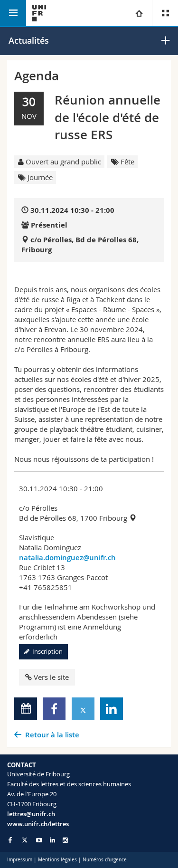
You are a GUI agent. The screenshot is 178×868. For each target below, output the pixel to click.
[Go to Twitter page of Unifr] (24, 840)
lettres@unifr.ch (31, 814)
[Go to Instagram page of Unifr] (65, 840)
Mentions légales (57, 860)
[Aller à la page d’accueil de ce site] (39, 13)
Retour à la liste (52, 735)
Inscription (46, 651)
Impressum (19, 860)
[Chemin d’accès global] (139, 13)
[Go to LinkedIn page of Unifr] (52, 840)
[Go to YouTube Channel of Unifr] (39, 840)
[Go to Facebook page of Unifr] (10, 840)
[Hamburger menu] (13, 13)
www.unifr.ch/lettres (38, 824)
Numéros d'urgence (105, 860)
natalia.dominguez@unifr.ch (67, 558)
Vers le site (51, 677)
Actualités (29, 40)
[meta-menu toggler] (165, 13)
